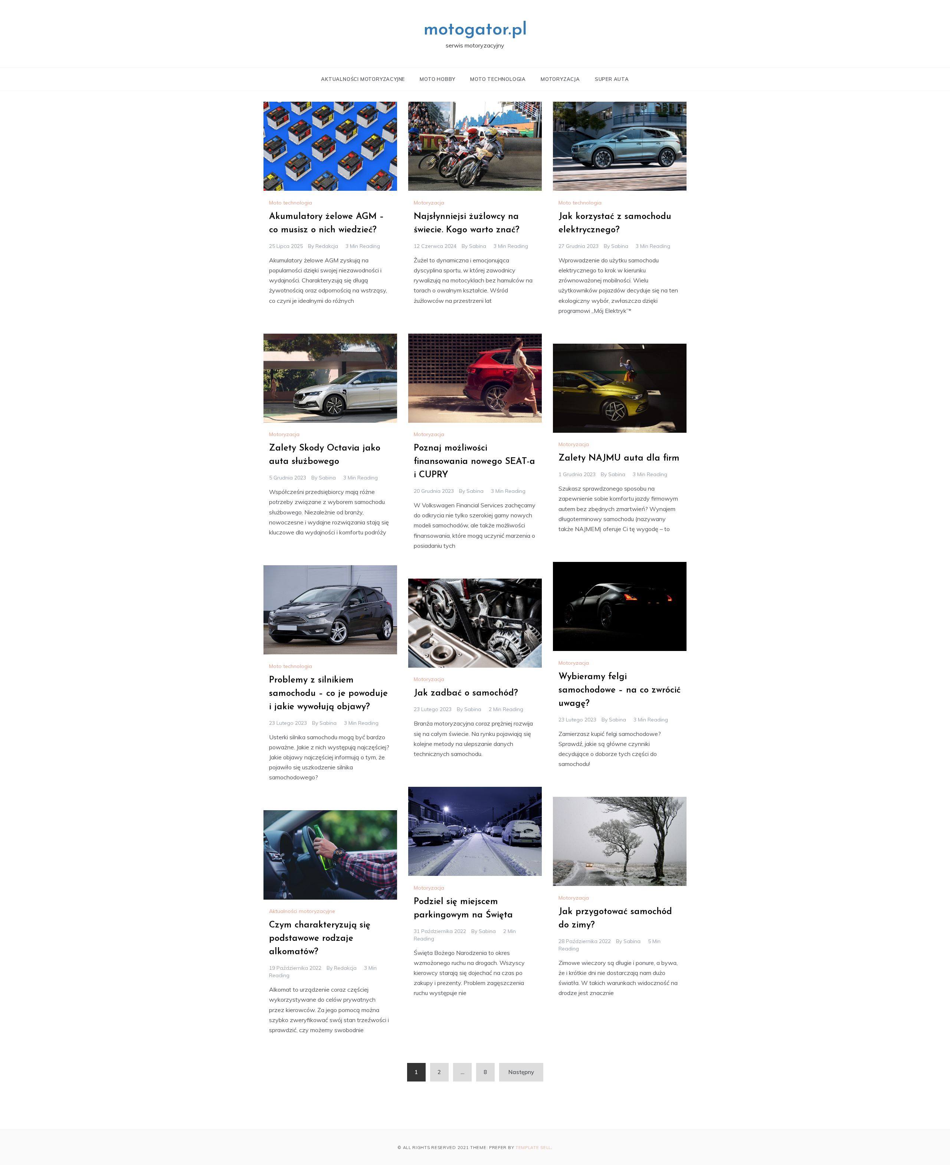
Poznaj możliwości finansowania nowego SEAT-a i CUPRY (474, 462)
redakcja (326, 246)
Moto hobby (437, 79)
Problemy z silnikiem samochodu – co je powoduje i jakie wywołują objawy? (328, 693)
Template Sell (533, 1147)
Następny (521, 1072)
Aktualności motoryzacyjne (363, 79)
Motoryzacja (560, 79)
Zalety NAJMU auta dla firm (618, 458)
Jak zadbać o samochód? (466, 693)
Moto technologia (498, 79)
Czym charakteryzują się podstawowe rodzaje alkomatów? (319, 938)
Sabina (477, 246)
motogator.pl (475, 30)
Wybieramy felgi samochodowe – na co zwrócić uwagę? (619, 690)
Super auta (612, 79)
